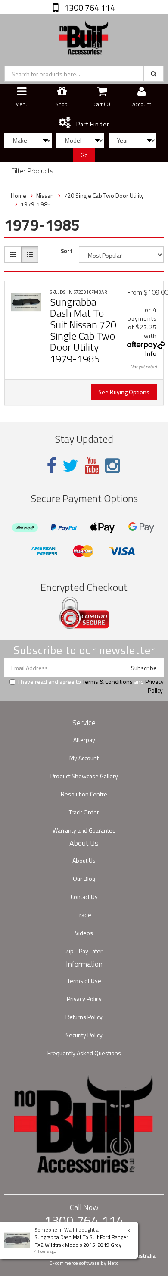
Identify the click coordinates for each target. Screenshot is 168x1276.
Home (18, 195)
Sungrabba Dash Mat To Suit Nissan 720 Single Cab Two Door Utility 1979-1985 (83, 330)
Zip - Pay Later (84, 950)
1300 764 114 (88, 7)
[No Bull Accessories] (84, 35)
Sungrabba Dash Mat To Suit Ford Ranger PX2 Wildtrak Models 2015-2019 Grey (81, 1240)
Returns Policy (84, 1016)
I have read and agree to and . (91, 686)
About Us (84, 860)
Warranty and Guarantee (84, 830)
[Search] (153, 74)
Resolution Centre (84, 794)
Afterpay (84, 739)
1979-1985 (36, 204)
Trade (84, 914)
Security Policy (84, 1034)
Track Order (84, 812)
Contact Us (84, 896)
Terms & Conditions (107, 681)
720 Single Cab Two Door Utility (104, 195)
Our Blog (84, 878)
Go (84, 154)
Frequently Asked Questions (84, 1053)
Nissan (45, 195)
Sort (66, 250)
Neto (113, 1263)
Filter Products (32, 171)
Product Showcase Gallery (84, 775)
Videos (84, 932)
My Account (84, 757)
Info (151, 353)
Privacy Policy (154, 686)
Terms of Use (84, 980)
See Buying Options (123, 391)
